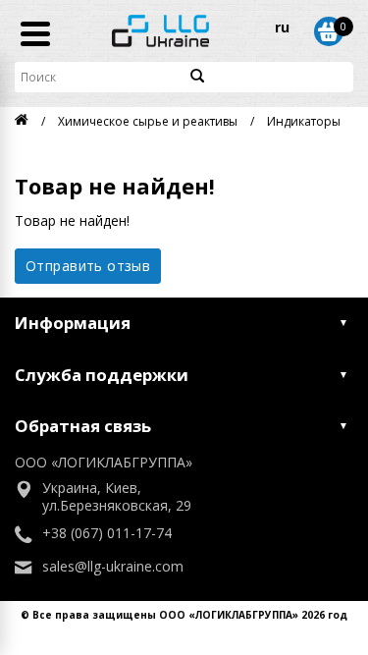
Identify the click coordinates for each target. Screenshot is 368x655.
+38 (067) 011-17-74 (107, 533)
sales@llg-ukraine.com (113, 566)
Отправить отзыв (88, 265)
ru (282, 27)
